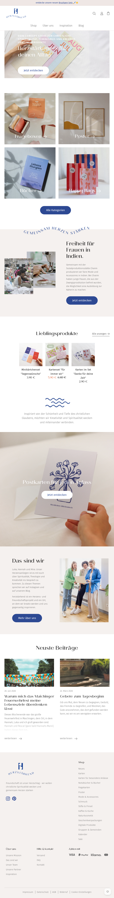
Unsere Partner (13, 869)
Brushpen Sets (66, 2)
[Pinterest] (14, 799)
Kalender (82, 834)
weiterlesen (10, 738)
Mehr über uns (27, 618)
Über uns (48, 25)
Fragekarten (84, 787)
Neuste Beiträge (57, 648)
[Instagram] (8, 799)
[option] (57, 54)
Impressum (28, 892)
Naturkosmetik (85, 815)
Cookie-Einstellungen (81, 892)
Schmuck (82, 801)
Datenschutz (43, 892)
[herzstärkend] (15, 13)
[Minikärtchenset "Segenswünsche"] (30, 354)
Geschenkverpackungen (90, 820)
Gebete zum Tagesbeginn (82, 697)
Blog (81, 25)
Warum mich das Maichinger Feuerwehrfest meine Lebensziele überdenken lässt (29, 703)
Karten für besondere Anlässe (93, 778)
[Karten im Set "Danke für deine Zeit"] (83, 354)
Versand (41, 855)
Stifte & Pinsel (85, 806)
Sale (80, 839)
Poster (81, 792)
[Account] (101, 13)
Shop (33, 25)
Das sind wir (12, 860)
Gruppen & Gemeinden (89, 829)
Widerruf (64, 892)
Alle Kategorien (55, 210)
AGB (54, 892)
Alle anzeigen (99, 333)
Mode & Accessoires (88, 797)
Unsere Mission (13, 855)
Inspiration (66, 25)
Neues (81, 768)
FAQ (38, 860)
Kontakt (40, 864)
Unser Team (12, 864)
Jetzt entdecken (33, 70)
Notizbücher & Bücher (89, 783)
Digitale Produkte (87, 825)
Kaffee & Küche (86, 811)
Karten (81, 773)
